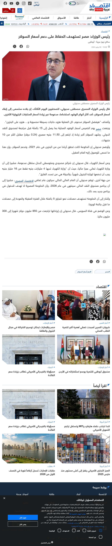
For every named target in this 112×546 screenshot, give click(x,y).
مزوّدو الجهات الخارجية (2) (78, 513)
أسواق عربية (22, 493)
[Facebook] (5, 3)
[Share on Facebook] (21, 46)
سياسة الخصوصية (77, 525)
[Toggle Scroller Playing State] (2, 23)
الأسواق (61, 17)
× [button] (4, 498)
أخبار (78, 493)
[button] (36, 3)
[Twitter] (17, 3)
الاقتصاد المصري (24, 180)
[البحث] (19, 10)
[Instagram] (24, 3)
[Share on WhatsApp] (27, 46)
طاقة (51, 493)
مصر (98, 128)
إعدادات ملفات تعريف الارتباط (94, 526)
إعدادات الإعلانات (73, 522)
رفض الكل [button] (22, 524)
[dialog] (56, 520)
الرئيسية (103, 17)
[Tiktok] (30, 3)
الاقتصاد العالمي (40, 17)
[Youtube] (11, 3)
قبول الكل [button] (23, 517)
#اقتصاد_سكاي (104, 23)
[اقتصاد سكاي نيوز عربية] (95, 8)
